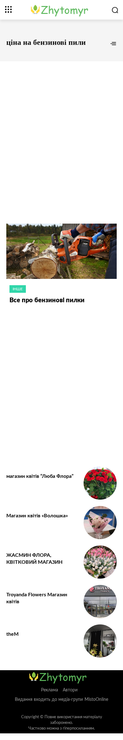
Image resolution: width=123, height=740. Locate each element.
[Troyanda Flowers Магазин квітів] (100, 601)
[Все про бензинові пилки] (61, 251)
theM (12, 634)
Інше (18, 289)
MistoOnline (96, 699)
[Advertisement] (61, 135)
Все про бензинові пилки (47, 300)
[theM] (100, 641)
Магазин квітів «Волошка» (37, 515)
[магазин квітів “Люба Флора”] (100, 483)
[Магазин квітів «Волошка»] (100, 522)
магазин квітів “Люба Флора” (39, 476)
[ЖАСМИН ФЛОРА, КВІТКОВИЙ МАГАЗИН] (100, 562)
